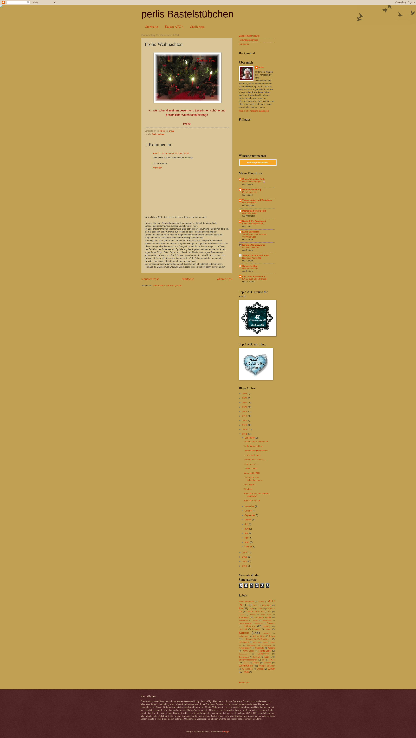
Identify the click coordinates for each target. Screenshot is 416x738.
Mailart (265, 642)
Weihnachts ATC (252, 473)
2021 (244, 402)
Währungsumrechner (257, 162)
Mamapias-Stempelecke (254, 211)
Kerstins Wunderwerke (253, 245)
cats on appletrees (255, 612)
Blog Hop (266, 605)
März (247, 542)
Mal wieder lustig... (250, 192)
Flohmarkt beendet (250, 247)
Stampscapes (244, 657)
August (248, 519)
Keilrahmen (244, 636)
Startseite (151, 26)
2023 (244, 398)
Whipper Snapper (267, 666)
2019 (244, 411)
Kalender (256, 629)
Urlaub (256, 663)
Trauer (246, 663)
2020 (244, 407)
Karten (244, 632)
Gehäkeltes (267, 620)
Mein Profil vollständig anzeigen (254, 111)
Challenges (197, 26)
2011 (244, 561)
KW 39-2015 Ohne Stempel (254, 279)
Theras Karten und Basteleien (257, 200)
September (250, 515)
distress (252, 614)
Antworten (157, 168)
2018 (244, 416)
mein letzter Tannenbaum (256, 441)
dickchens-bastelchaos (253, 276)
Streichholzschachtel (248, 660)
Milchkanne (251, 645)
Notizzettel (259, 648)
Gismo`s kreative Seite (253, 179)
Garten (255, 620)
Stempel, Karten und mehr (255, 255)
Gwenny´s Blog (250, 266)
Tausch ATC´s (174, 26)
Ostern (271, 648)
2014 (244, 434)
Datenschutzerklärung (249, 36)
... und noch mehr (252, 455)
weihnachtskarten (250, 268)
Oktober (249, 511)
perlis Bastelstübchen (187, 14)
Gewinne (271, 623)
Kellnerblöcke (259, 636)
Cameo (259, 609)
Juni (247, 529)
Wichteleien (247, 669)
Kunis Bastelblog (251, 232)
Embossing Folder (262, 617)
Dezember (250, 438)
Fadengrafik (243, 620)
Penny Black (248, 651)
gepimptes (259, 623)
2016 (244, 425)
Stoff (266, 656)
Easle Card (266, 614)
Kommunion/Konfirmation (257, 639)
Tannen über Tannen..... (255, 459)
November (250, 506)
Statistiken (244, 682)
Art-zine (261, 601)
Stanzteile (256, 657)
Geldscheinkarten (245, 623)
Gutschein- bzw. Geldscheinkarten (253, 478)
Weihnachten (158, 134)
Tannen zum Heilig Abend (256, 450)
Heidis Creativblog (251, 189)
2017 (244, 420)
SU (263, 660)
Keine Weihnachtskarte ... (253, 224)
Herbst (267, 626)
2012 (244, 557)
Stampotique (263, 654)
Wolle (246, 672)
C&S (251, 609)
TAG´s (272, 660)
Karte (268, 629)
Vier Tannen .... (251, 464)
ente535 (156, 153)
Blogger (225, 731)
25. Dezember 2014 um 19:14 (175, 153)
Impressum (244, 44)
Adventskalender (252, 500)
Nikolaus (248, 489)
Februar (249, 546)
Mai (247, 533)
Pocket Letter (264, 651)
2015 (244, 429)
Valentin (267, 663)
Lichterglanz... (250, 484)
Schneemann (244, 654)
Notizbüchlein (245, 648)
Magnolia (256, 642)
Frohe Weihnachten (253, 446)
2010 (244, 566)
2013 (244, 552)
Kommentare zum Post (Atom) (167, 285)
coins (241, 614)
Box (241, 608)
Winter (271, 668)
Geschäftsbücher (249, 213)
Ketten (271, 636)
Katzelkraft (267, 633)
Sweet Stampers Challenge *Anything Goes (254, 235)
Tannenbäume (250, 468)
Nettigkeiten (266, 645)
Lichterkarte (244, 642)
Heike (261, 67)
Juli (247, 524)
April (247, 538)
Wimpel (260, 669)
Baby (255, 605)
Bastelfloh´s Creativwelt (254, 221)
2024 (244, 393)
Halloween (249, 626)
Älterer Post (224, 279)
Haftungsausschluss (248, 40)
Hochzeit (243, 629)
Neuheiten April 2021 (251, 258)
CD (269, 612)
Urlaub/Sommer (249, 203)
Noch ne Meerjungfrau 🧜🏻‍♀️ (253, 182)
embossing (244, 617)
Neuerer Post (150, 279)
